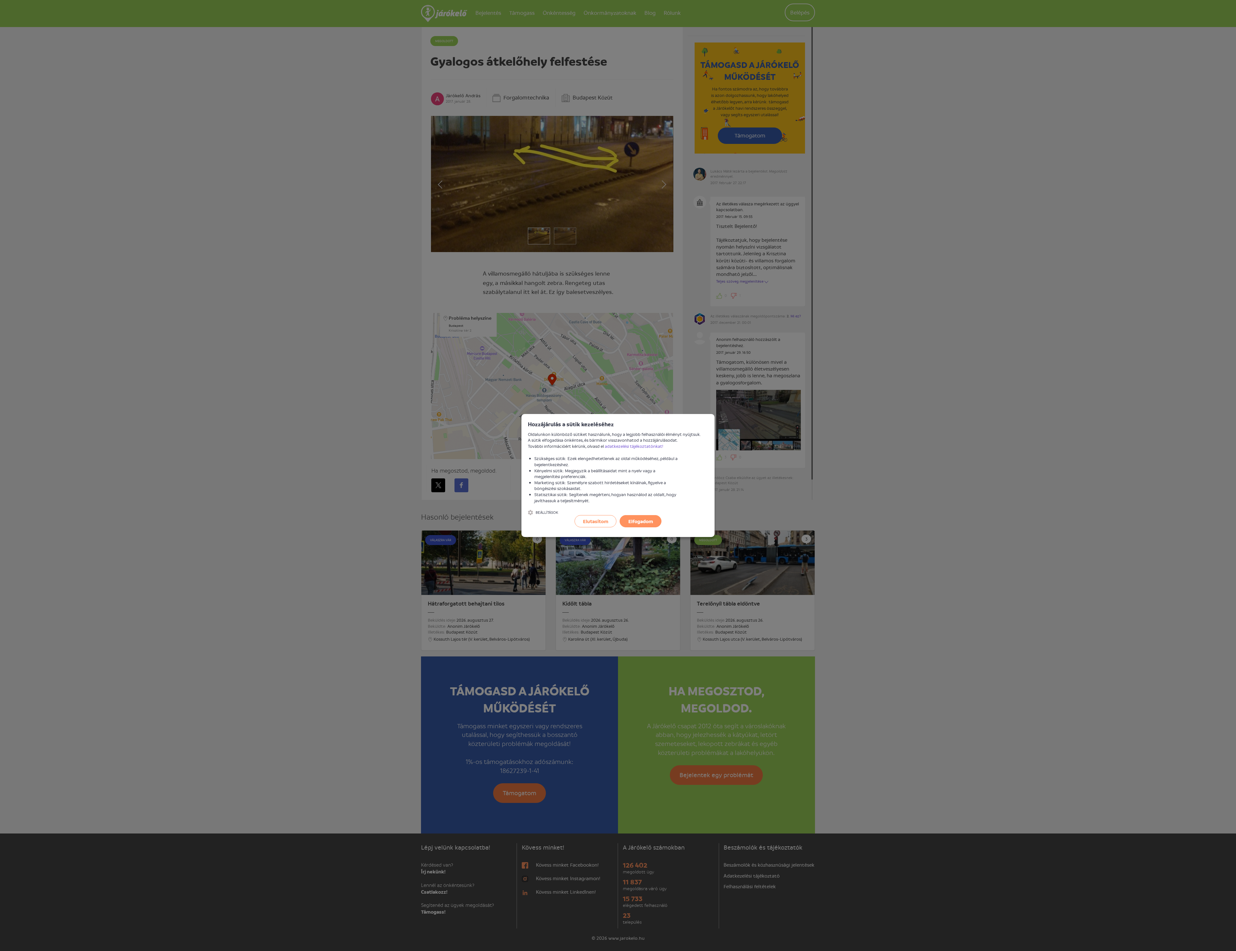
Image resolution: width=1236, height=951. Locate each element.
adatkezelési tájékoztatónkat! (634, 446)
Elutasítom (595, 521)
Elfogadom (640, 521)
